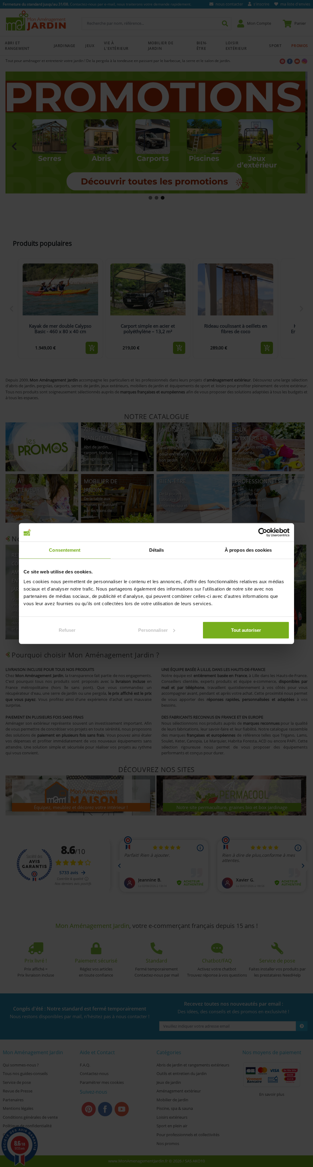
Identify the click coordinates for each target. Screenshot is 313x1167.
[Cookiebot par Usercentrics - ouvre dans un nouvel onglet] (262, 532)
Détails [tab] (156, 550)
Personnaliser (153, 629)
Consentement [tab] (64, 550)
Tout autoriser (246, 629)
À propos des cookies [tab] (248, 550)
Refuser (67, 629)
